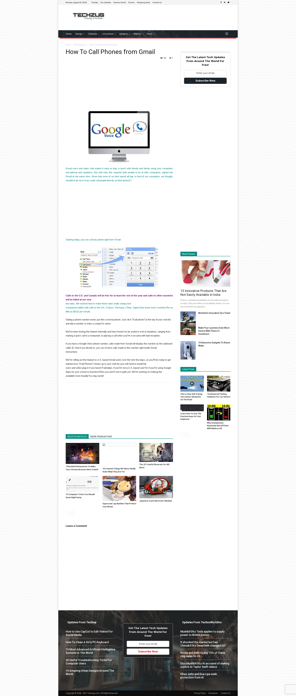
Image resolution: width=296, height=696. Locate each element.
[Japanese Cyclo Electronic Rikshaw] (156, 487)
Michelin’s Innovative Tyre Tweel (214, 313)
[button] (226, 34)
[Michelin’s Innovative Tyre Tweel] (188, 319)
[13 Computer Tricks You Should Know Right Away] (82, 484)
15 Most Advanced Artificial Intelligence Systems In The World (90, 651)
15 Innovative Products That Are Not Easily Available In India (203, 293)
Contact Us (225, 693)
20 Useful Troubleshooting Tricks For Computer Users (89, 661)
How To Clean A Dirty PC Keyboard (87, 642)
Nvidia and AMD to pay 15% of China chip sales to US (202, 654)
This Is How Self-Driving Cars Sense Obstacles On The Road (191, 397)
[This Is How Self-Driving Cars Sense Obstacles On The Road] (192, 384)
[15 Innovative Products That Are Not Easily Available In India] (205, 273)
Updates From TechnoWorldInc (202, 622)
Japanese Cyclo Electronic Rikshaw (155, 501)
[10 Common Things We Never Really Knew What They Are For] (119, 454)
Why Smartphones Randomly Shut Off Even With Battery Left (218, 426)
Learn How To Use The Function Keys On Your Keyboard (190, 416)
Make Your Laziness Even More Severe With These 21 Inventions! (214, 331)
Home (68, 44)
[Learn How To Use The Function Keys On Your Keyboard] (192, 407)
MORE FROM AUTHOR (101, 436)
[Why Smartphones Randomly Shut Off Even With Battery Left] (218, 412)
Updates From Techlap (82, 622)
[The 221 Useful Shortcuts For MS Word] (156, 452)
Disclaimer (213, 693)
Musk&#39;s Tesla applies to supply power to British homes (202, 633)
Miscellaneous (80, 44)
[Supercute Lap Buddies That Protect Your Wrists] (119, 488)
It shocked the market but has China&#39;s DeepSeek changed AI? (202, 644)
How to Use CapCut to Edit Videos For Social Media (89, 633)
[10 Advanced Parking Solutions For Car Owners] (218, 384)
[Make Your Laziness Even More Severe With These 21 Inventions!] (188, 330)
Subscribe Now (205, 80)
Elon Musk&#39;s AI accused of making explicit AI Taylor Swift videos (204, 665)
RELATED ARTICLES (77, 436)
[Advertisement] (174, 15)
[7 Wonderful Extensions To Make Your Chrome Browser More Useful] (82, 453)
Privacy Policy (200, 693)
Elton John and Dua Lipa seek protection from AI (198, 675)
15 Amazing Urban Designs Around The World (90, 672)
